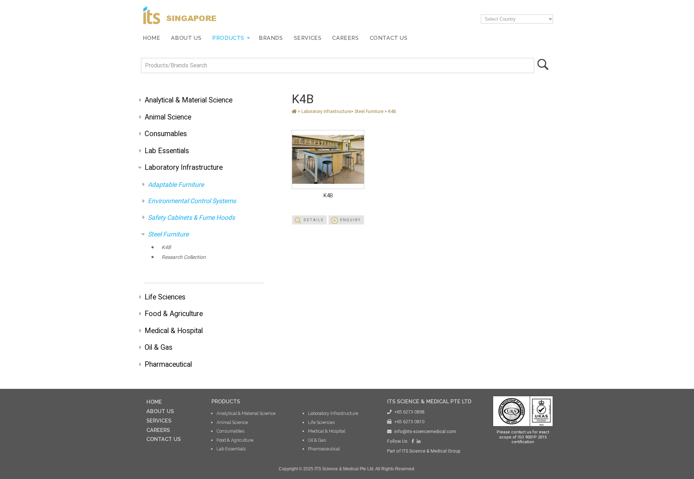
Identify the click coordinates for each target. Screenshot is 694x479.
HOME (154, 402)
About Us (186, 38)
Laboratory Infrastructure (184, 167)
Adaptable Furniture (176, 184)
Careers (345, 38)
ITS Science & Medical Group (431, 451)
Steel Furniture (168, 234)
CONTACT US (163, 439)
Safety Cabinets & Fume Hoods (191, 217)
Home (151, 38)
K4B (166, 247)
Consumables (166, 134)
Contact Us (389, 38)
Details (314, 220)
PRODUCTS (225, 401)
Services (308, 38)
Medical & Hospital (174, 331)
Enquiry (350, 220)
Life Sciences (165, 297)
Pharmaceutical (168, 364)
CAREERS (158, 430)
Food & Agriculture (174, 314)
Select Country (500, 19)
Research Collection (184, 257)
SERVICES (158, 420)
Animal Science (168, 117)
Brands (271, 38)
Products (228, 38)
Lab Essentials (167, 151)
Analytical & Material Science (188, 100)
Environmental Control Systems (192, 201)
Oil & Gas (158, 347)
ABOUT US (160, 411)
